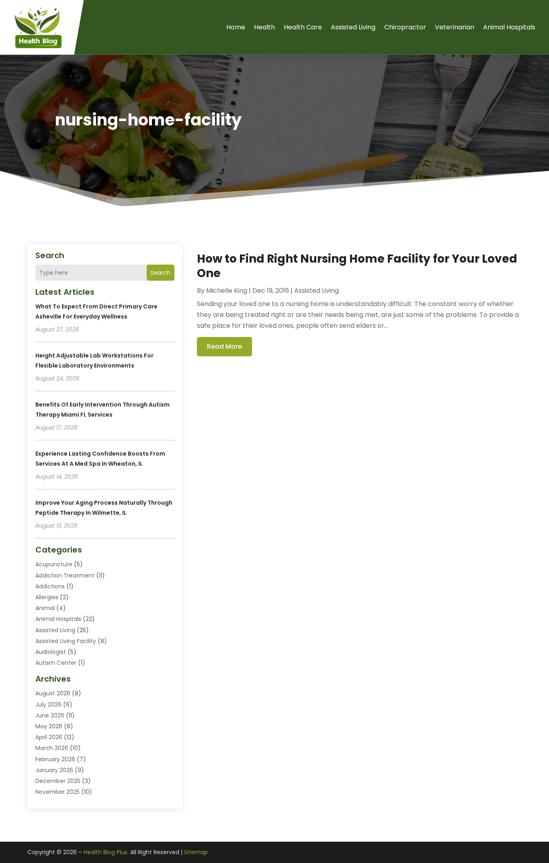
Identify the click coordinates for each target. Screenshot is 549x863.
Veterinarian (454, 27)
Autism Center (55, 663)
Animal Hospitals (509, 27)
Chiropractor (405, 27)
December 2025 (57, 781)
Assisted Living (353, 27)
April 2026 (48, 737)
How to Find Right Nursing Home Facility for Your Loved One (357, 266)
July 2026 (48, 705)
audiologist (50, 652)
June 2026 (49, 715)
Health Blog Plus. (106, 852)
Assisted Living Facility (65, 641)
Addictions (50, 586)
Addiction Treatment (64, 575)
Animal (45, 608)
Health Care (303, 27)
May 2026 (48, 726)
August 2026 (52, 693)
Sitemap (196, 852)
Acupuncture (53, 564)
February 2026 (55, 759)
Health (264, 27)
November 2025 (57, 792)
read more (224, 346)
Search (160, 273)
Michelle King (226, 290)
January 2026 (54, 770)
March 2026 (51, 748)
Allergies (46, 597)
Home (235, 27)
